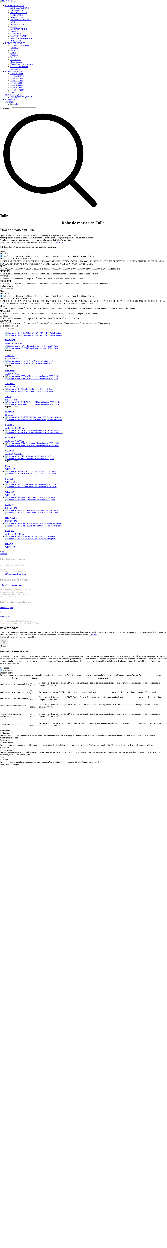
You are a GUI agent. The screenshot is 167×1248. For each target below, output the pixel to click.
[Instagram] (5, 628)
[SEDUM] (32, 443)
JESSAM (10, 383)
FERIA (9, 478)
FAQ (2, 612)
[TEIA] (29, 389)
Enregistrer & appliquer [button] (9, 764)
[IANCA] (30, 497)
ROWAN (10, 340)
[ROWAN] (33, 333)
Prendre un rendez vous (12, 585)
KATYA (9, 530)
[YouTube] (9, 628)
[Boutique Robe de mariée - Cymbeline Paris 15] (16, 628)
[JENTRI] (31, 346)
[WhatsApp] (1, 628)
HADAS (9, 411)
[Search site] (50, 210)
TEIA (8, 396)
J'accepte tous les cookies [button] (25, 637)
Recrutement (5, 616)
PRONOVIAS (11, 400)
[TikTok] (7, 628)
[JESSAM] (31, 376)
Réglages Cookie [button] (7, 637)
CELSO (9, 491)
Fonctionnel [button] (5, 730)
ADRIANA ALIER (13, 454)
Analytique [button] (4, 747)
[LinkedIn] (14, 628)
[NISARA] (29, 361)
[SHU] (29, 456)
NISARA (10, 370)
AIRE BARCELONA (14, 428)
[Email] (3, 628)
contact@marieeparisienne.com (13, 574)
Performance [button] (5, 740)
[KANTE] (33, 417)
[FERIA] (30, 471)
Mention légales (6, 607)
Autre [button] (2, 757)
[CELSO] (30, 484)
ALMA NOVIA (12, 374)
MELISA (10, 437)
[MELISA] (33, 430)
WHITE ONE (11, 469)
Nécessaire (7, 670)
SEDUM (9, 450)
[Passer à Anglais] (14, 104)
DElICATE (11, 517)
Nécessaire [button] (4, 668)
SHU (7, 465)
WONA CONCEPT (13, 343)
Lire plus (93, 635)
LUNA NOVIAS (12, 359)
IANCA (9, 504)
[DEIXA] (30, 536)
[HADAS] (32, 402)
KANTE (9, 424)
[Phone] (18, 628)
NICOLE (9, 415)
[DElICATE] (31, 510)
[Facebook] (11, 628)
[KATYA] (33, 523)
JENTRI (9, 355)
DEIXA (9, 543)
